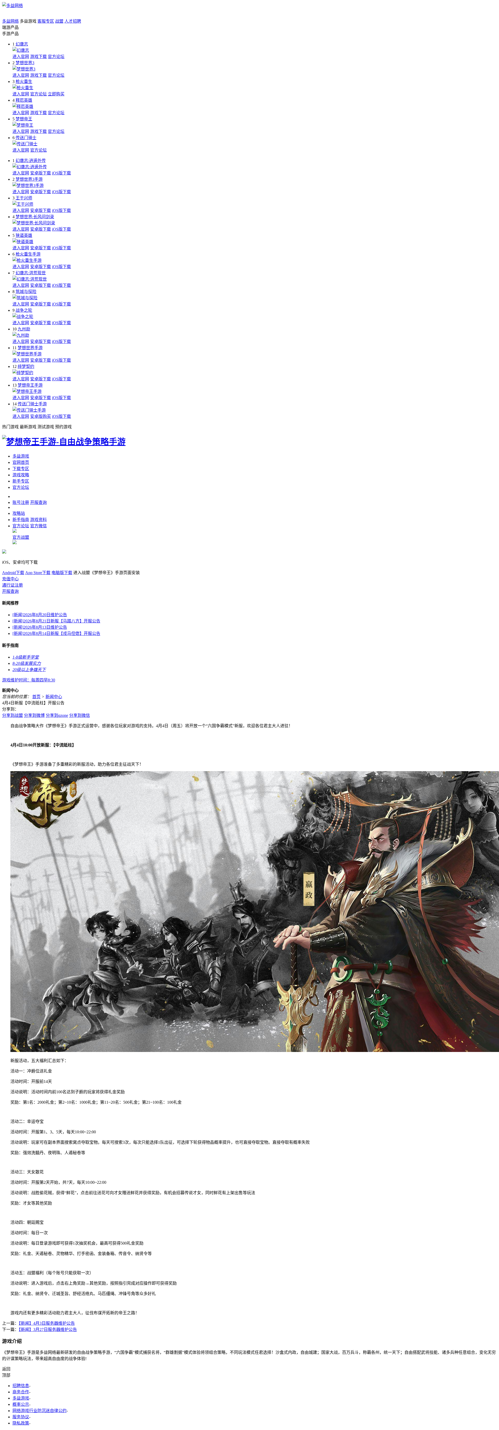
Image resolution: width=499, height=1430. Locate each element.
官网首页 (20, 462)
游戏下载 (38, 56)
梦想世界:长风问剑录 (35, 216)
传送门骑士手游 (32, 404)
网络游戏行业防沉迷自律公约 (39, 1410)
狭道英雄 (24, 235)
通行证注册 (12, 585)
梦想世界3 (25, 63)
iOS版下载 (61, 173)
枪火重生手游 (28, 254)
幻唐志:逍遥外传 (31, 160)
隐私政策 (20, 1423)
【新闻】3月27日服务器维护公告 (48, 1329)
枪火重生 (24, 81)
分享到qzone (57, 715)
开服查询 (10, 591)
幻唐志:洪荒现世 (31, 273)
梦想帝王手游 (30, 385)
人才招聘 (72, 21)
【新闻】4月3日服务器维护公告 (47, 1323)
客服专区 (45, 21)
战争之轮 (24, 310)
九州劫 (24, 329)
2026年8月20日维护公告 (39, 615)
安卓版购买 (40, 416)
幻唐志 (22, 44)
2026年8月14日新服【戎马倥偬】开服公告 (56, 633)
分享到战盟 (12, 715)
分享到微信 (79, 715)
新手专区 (20, 481)
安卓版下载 (40, 173)
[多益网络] (12, 5)
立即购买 (56, 94)
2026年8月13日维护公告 (39, 627)
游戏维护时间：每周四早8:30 (28, 680)
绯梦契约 (26, 366)
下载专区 (20, 468)
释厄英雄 (24, 100)
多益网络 (10, 21)
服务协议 (20, 1417)
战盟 (59, 21)
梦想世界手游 (30, 348)
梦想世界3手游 (29, 179)
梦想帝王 (24, 119)
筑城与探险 (26, 291)
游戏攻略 (20, 475)
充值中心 (10, 579)
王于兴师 (24, 198)
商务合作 (20, 1392)
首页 (36, 696)
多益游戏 (20, 456)
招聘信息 (20, 1385)
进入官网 (20, 56)
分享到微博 (34, 715)
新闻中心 (53, 696)
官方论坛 (56, 56)
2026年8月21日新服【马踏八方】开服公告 (56, 621)
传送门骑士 (26, 137)
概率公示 (20, 1404)
